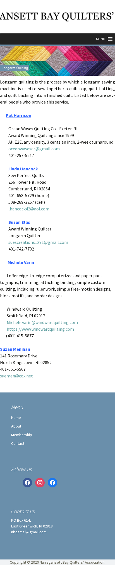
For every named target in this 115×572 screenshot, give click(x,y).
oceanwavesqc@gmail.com (34, 148)
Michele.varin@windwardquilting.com (39, 322)
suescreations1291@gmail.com (38, 242)
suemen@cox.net (16, 376)
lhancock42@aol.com (28, 209)
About (16, 426)
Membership (21, 434)
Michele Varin (17, 262)
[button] (100, 39)
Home (16, 417)
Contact (17, 443)
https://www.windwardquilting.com (37, 329)
